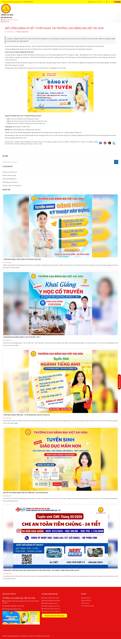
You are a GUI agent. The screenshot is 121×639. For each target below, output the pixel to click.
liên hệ (55, 15)
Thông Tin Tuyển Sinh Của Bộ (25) (11, 185)
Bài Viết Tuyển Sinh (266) (9, 175)
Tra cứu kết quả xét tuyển (87, 606)
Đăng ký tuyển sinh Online (96, 1)
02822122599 (21, 606)
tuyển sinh (41, 11)
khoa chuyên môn (57, 11)
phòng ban (72, 11)
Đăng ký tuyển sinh (86, 598)
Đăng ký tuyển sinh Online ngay (54, 616)
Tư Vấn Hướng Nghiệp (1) (9, 179)
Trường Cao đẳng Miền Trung (50, 603)
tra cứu (44, 15)
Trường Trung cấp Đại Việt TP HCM (51, 606)
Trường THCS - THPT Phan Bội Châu (51, 611)
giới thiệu (28, 11)
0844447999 (7, 606)
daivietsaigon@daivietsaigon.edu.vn (13, 2)
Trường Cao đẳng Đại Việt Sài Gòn (51, 598)
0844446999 (29, 2)
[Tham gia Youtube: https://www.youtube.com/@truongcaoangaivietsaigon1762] (106, 1)
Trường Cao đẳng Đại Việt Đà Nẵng (51, 600)
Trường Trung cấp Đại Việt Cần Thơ (51, 608)
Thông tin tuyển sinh (86, 600)
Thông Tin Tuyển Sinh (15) (9, 172)
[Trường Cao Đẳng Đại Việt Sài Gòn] (115, 1)
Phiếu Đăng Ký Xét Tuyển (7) (10, 182)
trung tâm (85, 11)
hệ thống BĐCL (100, 11)
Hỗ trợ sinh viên (85, 603)
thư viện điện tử (30, 15)
